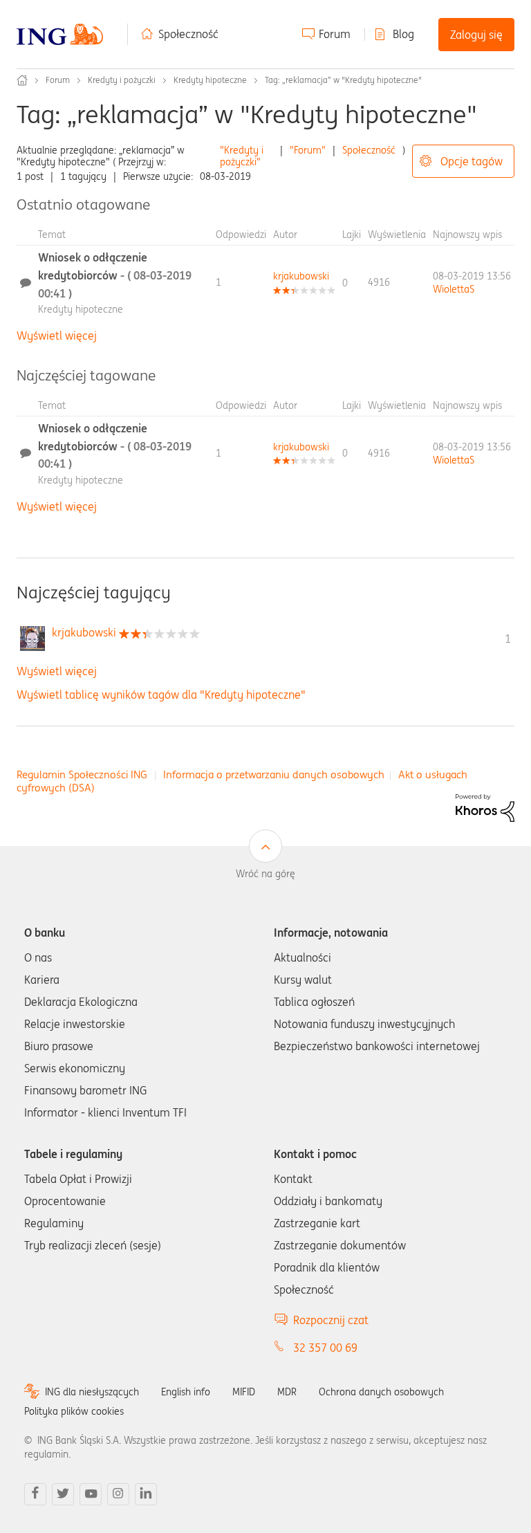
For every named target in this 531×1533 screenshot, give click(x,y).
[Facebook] (35, 1494)
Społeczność (188, 34)
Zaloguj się (476, 35)
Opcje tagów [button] (471, 161)
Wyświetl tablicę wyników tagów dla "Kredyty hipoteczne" (161, 694)
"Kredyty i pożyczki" (241, 156)
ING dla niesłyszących (92, 1392)
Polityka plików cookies (74, 1411)
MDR (287, 1392)
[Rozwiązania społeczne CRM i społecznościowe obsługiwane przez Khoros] (485, 807)
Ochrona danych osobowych (381, 1392)
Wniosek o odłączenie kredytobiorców (115, 275)
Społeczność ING (22, 80)
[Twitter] (63, 1494)
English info (185, 1392)
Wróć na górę (265, 874)
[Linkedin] (146, 1494)
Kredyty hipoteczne (210, 80)
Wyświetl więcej (57, 335)
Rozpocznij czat (331, 1320)
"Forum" (308, 150)
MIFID (243, 1392)
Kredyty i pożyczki (122, 80)
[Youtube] (91, 1494)
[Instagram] (118, 1494)
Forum (335, 34)
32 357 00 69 (325, 1348)
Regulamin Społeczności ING (82, 774)
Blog (403, 34)
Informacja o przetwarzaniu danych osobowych (273, 774)
